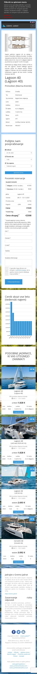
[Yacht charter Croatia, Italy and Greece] (32, 22)
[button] (7, 43)
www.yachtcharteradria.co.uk (18, 668)
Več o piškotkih (8, 17)
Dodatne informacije (11, 258)
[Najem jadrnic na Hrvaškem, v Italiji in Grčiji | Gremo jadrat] (13, 26)
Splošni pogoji (11, 654)
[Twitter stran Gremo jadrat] (18, 632)
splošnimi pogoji (21, 270)
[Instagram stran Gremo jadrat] (23, 632)
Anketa (10, 652)
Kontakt (21, 656)
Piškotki (16, 652)
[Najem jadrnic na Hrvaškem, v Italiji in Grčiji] (30, 22)
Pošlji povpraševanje (14, 282)
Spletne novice (24, 652)
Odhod (8, 150)
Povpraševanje (18, 412)
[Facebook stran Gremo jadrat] (13, 632)
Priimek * (8, 238)
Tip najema (10, 163)
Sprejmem (7, 15)
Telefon (7, 251)
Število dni (10, 156)
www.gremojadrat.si (18, 664)
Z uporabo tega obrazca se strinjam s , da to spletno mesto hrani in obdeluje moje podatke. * (20, 271)
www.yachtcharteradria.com (18, 666)
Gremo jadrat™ (25, 636)
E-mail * (7, 245)
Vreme (15, 656)
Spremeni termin (18, 172)
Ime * (6, 231)
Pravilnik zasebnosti (24, 654)
